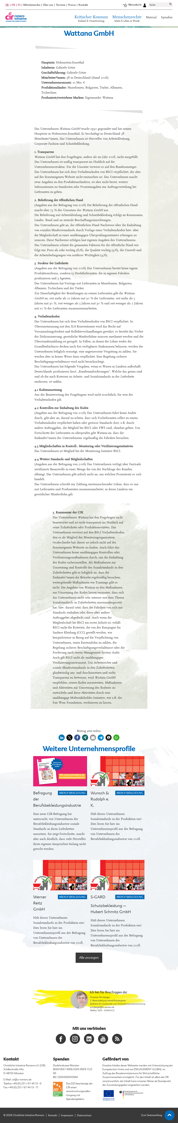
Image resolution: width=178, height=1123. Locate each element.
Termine (60, 4)
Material (151, 17)
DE (7, 4)
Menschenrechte (126, 18)
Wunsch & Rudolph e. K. (100, 799)
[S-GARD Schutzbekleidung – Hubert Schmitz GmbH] (117, 875)
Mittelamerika (31, 4)
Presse (72, 4)
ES (19, 4)
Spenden (166, 17)
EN (13, 4)
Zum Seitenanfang (151, 1115)
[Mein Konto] (144, 5)
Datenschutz (84, 1115)
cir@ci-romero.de (21, 1079)
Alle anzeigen (89, 958)
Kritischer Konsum (91, 18)
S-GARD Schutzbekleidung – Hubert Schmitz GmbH (111, 904)
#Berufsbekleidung (25, 27)
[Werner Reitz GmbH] (60, 875)
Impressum (67, 1115)
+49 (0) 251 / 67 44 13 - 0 (26, 1083)
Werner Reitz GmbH (39, 903)
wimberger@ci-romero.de (102, 1007)
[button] (62, 738)
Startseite (10, 27)
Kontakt (83, 4)
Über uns (48, 4)
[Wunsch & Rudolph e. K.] (117, 771)
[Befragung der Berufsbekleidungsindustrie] (60, 771)
